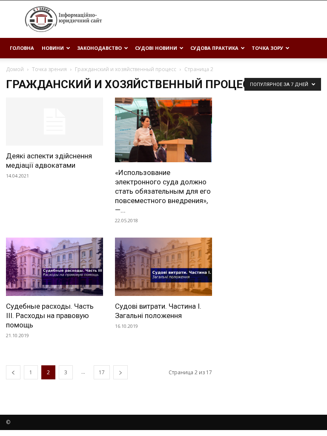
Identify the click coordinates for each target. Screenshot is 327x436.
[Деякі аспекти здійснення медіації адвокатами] (54, 122)
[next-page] (120, 372)
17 (102, 372)
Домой (15, 69)
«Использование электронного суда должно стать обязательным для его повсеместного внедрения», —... (163, 191)
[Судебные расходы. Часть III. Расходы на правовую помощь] (54, 267)
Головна (22, 48)
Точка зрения (49, 69)
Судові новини (156, 48)
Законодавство (99, 48)
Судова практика (214, 48)
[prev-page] (13, 372)
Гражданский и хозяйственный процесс (125, 69)
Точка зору (267, 48)
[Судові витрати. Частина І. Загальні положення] (163, 267)
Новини (53, 48)
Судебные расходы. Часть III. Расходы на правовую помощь (50, 315)
